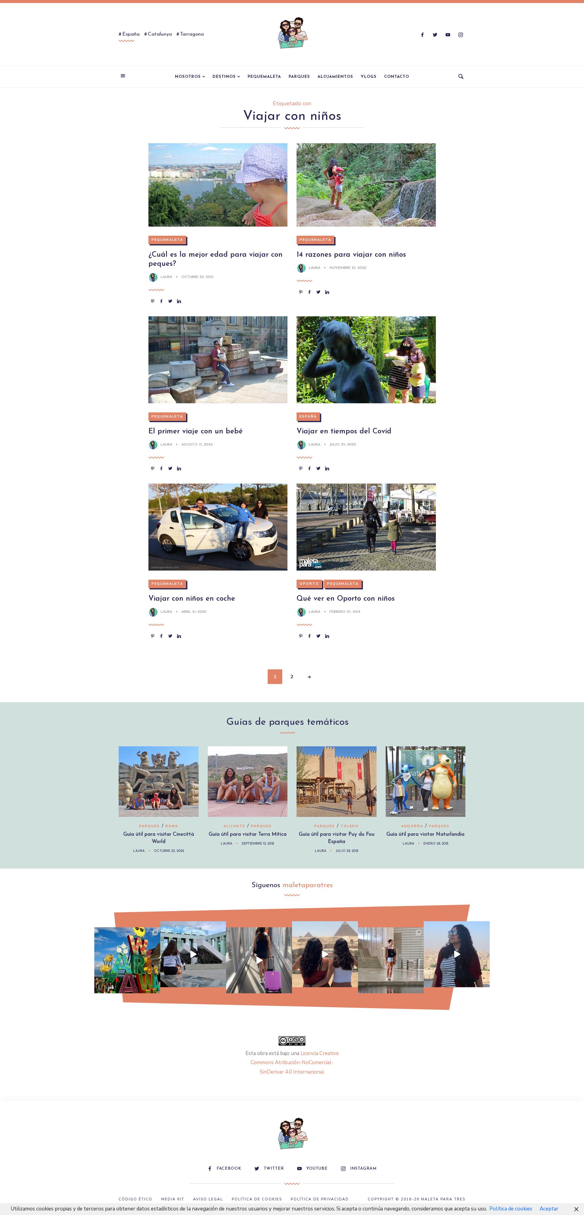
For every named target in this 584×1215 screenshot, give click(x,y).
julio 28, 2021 (346, 851)
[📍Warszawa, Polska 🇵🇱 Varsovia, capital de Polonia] (127, 960)
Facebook (229, 1169)
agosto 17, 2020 (197, 444)
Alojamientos (335, 77)
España (131, 34)
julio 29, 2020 (342, 444)
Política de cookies (510, 1208)
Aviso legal (208, 1199)
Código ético (135, 1199)
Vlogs (369, 77)
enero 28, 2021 (435, 843)
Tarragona (192, 34)
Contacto (396, 77)
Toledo (350, 826)
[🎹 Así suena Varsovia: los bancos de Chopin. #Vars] (193, 954)
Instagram (363, 1169)
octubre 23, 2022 (169, 851)
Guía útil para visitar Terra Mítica (248, 834)
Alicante (234, 826)
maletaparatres (308, 885)
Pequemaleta (264, 77)
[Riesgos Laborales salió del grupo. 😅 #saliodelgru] (457, 954)
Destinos (224, 77)
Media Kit (172, 1199)
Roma (171, 826)
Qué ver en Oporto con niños (346, 598)
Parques (299, 77)
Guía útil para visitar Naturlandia (425, 834)
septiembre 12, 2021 (258, 843)
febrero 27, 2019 (344, 612)
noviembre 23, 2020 (348, 268)
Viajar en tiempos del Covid (344, 431)
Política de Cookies (257, 1199)
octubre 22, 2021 (197, 277)
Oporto (309, 583)
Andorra (412, 826)
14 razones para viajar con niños (351, 255)
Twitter (274, 1169)
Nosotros (188, 77)
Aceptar (549, 1208)
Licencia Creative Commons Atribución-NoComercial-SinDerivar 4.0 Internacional (295, 1062)
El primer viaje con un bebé (195, 431)
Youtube (317, 1169)
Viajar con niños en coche (191, 598)
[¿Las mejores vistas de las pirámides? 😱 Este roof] (325, 954)
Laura (166, 277)
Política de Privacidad (320, 1199)
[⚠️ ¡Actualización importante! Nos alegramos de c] (391, 960)
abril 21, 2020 (194, 612)
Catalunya (160, 34)
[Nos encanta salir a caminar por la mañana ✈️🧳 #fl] (259, 960)
